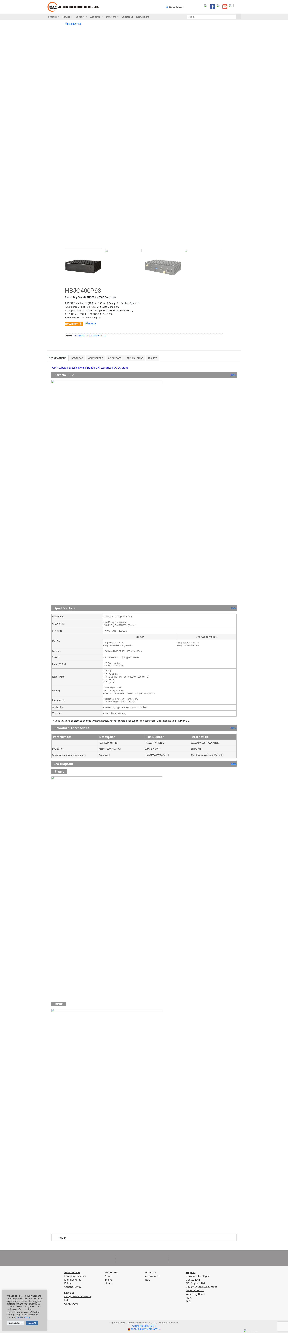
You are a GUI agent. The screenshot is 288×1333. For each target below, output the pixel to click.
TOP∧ (234, 374)
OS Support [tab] (115, 358)
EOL (147, 1279)
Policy (67, 1283)
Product (52, 16)
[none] (182, 6)
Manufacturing (72, 1279)
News (108, 1276)
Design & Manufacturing (78, 1296)
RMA (188, 1297)
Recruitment (142, 16)
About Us (95, 16)
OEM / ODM (71, 1303)
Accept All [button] (32, 1322)
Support (80, 16)
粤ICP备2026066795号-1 (144, 1325)
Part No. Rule (58, 367)
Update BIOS (193, 1279)
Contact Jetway (72, 1286)
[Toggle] (55, 1238)
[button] (68, 248)
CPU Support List (195, 1283)
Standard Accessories (99, 367)
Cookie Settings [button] (15, 1322)
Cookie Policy (22, 1317)
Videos (108, 1283)
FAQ (188, 1301)
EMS (66, 1300)
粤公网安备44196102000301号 (145, 1329)
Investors (111, 16)
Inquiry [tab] (152, 358)
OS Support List (195, 1290)
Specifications (76, 367)
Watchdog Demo (195, 1294)
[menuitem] (182, 6)
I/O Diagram (121, 367)
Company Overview (75, 1276)
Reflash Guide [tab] (135, 358)
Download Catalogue (198, 1276)
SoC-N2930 (80, 335)
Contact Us (127, 16)
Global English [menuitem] (176, 6)
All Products (152, 1276)
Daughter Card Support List (201, 1286)
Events (108, 1279)
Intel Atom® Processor (96, 335)
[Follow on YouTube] (147, 1317)
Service (66, 16)
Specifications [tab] (57, 358)
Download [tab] (77, 358)
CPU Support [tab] (95, 358)
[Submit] (238, 16)
